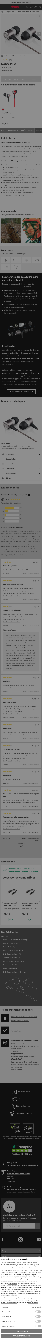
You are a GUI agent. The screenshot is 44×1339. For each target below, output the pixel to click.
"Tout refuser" (5, 1278)
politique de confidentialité (9, 1302)
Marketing (5, 1316)
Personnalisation (7, 1321)
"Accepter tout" (12, 1283)
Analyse (4, 1312)
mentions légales (33, 1302)
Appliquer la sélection (22, 1336)
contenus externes (8, 1326)
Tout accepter (22, 1331)
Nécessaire (5, 1307)
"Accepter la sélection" (10, 1295)
